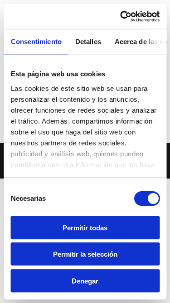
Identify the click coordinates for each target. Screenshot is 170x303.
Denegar (85, 280)
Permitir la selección (85, 254)
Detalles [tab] (88, 41)
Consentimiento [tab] (35, 41)
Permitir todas (85, 227)
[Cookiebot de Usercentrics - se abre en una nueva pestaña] (121, 16)
